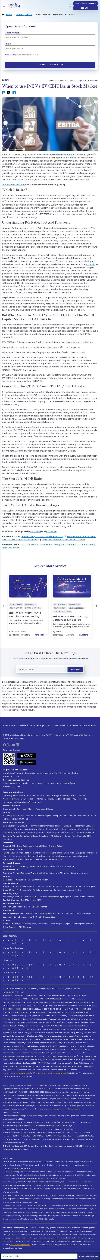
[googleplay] (26, 762)
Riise (45, 846)
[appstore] (26, 755)
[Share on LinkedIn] (3, 92)
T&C (36, 55)
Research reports (10, 866)
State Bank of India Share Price (60, 853)
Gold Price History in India (49, 896)
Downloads (43, 923)
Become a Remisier (79, 873)
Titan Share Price (11, 547)
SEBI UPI (84, 8)
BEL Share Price (55, 859)
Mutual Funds (25, 795)
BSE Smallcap (41, 815)
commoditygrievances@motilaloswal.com (66, 1109)
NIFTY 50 (7, 815)
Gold (12, 890)
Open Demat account (13, 184)
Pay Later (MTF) (80, 799)
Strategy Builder (56, 846)
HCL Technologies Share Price (65, 856)
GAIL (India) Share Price (86, 853)
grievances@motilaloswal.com (16, 1073)
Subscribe (75, 669)
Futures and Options (45, 809)
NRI (17, 890)
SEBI (14, 913)
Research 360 (9, 846)
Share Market (9, 809)
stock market (67, 154)
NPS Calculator (56, 836)
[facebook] (4, 745)
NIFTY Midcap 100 (81, 815)
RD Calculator (37, 826)
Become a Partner (11, 873)
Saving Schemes (39, 907)
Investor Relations (55, 913)
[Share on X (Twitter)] (8, 92)
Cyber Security (9, 927)
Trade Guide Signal (25, 846)
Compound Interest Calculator (59, 826)
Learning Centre (27, 866)
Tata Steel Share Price (35, 853)
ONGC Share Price (29, 544)
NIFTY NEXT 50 (66, 815)
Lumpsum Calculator (12, 829)
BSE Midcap (53, 815)
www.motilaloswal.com (20, 1244)
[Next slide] (96, 606)
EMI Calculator (69, 829)
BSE (4, 913)
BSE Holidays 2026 (28, 896)
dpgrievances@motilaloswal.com (52, 1073)
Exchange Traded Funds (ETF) (16, 802)
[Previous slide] (4, 606)
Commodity (25, 890)
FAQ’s (17, 880)
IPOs (66, 886)
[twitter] (9, 745)
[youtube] (13, 745)
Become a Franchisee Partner (34, 873)
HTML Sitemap (24, 927)
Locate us (25, 880)
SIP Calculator (9, 826)
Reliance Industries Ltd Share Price (32, 859)
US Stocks (83, 795)
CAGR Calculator (31, 829)
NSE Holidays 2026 (11, 896)
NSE (9, 913)
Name (8, 43)
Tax (4, 907)
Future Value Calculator (25, 832)
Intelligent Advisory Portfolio (64, 795)
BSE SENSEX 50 (21, 819)
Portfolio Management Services (43, 799)
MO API (39, 846)
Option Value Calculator (76, 836)
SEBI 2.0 (63, 923)
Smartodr (54, 923)
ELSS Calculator (78, 832)
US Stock (87, 886)
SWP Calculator (85, 829)
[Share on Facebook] (14, 92)
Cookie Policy (82, 913)
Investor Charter (10, 923)
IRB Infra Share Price (41, 856)
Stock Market (22, 886)
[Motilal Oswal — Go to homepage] (12, 5)
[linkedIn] (17, 745)
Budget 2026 (8, 886)
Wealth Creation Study (46, 917)
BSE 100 (10, 819)
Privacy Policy (87, 923)
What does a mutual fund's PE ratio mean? (63, 539)
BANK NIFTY (28, 815)
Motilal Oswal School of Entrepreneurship (55, 866)
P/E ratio (90, 264)
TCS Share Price (86, 544)
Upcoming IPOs (10, 795)
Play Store (35, 531)
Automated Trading (72, 890)
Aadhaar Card (24, 907)
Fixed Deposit (65, 799)
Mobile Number (12, 32)
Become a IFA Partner (59, 873)
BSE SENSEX (17, 815)
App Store (51, 531)
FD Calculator (23, 826)
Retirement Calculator (85, 826)
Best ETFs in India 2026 (31, 900)
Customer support (40, 880)
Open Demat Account (84, 3)
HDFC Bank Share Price (13, 853)
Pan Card (12, 907)
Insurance (36, 802)
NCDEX (20, 913)
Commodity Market (25, 809)
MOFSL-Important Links (35, 913)
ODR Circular (74, 923)
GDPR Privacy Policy (28, 923)
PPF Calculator (62, 832)
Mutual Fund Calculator (51, 829)
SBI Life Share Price (49, 544)
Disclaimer (69, 913)
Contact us (8, 880)
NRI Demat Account (41, 795)
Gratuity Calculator (46, 832)
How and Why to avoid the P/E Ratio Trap (42, 536)
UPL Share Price (68, 544)
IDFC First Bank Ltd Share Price (17, 856)
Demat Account (36, 886)
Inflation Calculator (39, 836)
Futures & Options (54, 886)
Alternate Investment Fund (15, 799)
